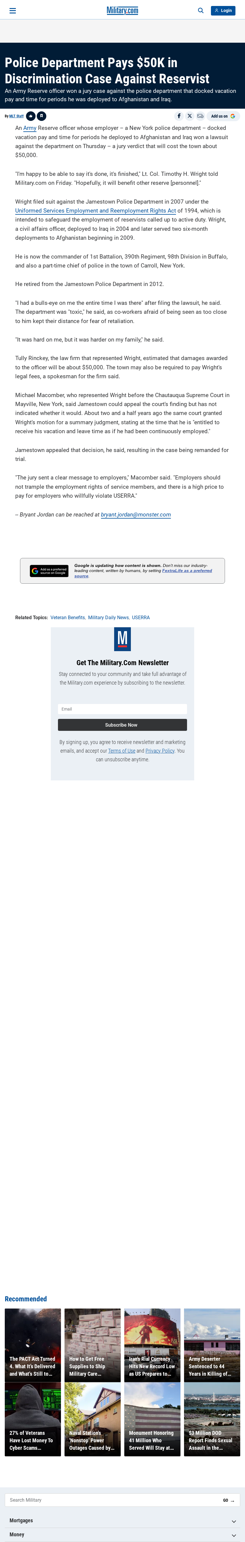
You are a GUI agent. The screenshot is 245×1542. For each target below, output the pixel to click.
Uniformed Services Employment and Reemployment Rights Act (95, 210)
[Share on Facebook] (179, 116)
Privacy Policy (160, 751)
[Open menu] (13, 11)
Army (29, 127)
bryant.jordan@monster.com (136, 514)
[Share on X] (190, 116)
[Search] (201, 11)
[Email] (200, 116)
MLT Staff (16, 116)
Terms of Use (121, 751)
